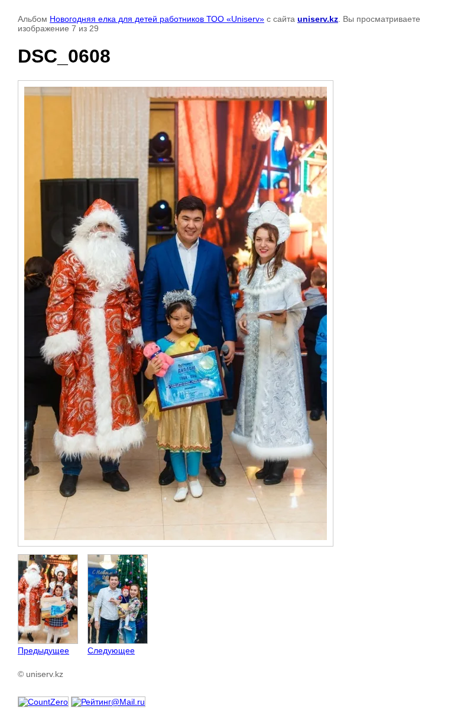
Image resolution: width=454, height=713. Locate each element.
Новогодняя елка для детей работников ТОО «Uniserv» (157, 19)
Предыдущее (43, 650)
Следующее (111, 650)
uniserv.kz (317, 19)
